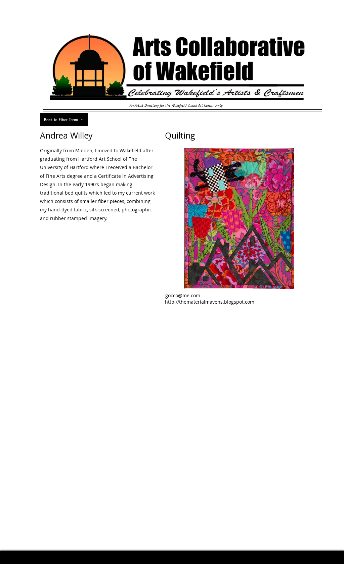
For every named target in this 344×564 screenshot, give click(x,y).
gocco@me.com (182, 295)
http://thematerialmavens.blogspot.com (209, 302)
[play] (296, 283)
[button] (234, 218)
